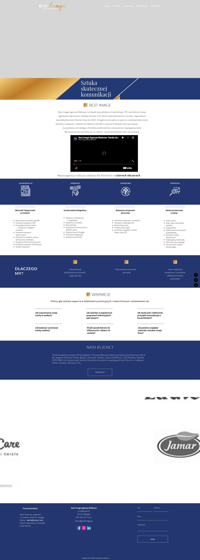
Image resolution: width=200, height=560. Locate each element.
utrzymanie (130, 210)
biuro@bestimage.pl (84, 521)
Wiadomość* (141, 525)
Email (139, 516)
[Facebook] (196, 275)
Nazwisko (157, 508)
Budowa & (120, 210)
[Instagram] (196, 280)
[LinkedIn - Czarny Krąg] (196, 285)
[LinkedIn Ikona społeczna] (89, 528)
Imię (138, 508)
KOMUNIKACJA (25, 183)
